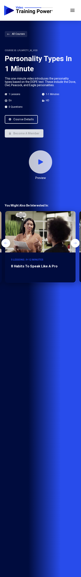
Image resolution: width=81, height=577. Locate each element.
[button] (72, 10)
